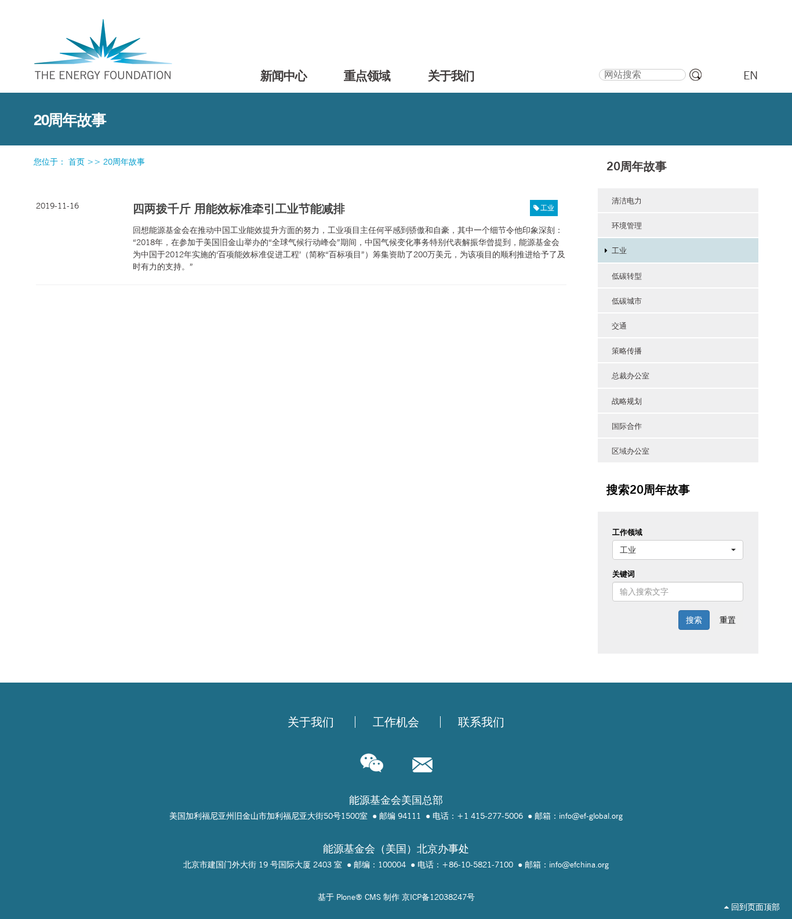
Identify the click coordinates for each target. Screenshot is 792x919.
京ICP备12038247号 (438, 897)
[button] (677, 550)
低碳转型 (627, 275)
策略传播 (627, 350)
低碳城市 (627, 300)
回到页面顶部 (754, 907)
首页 (76, 161)
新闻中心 (283, 75)
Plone (345, 897)
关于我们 (451, 75)
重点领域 (367, 75)
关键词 (623, 573)
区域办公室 (630, 450)
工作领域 (627, 532)
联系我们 (481, 722)
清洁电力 (627, 200)
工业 (547, 207)
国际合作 (627, 426)
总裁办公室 (630, 375)
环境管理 (627, 225)
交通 (619, 325)
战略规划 (627, 401)
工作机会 (396, 722)
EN (750, 75)
